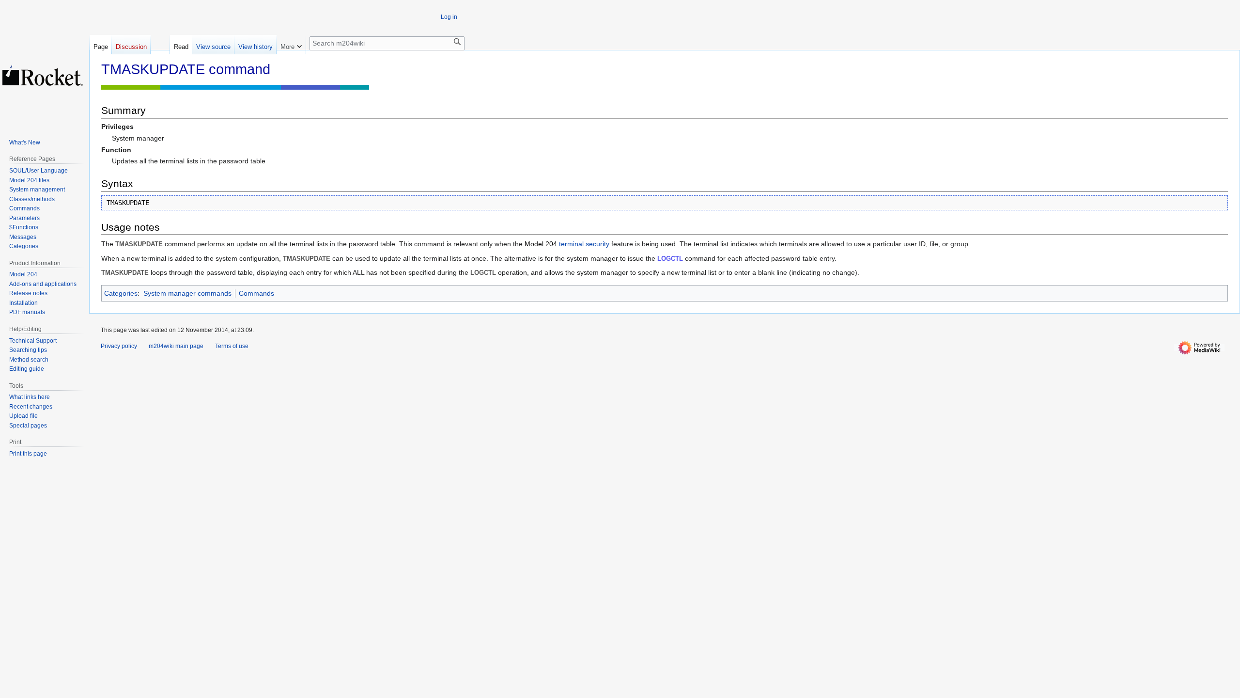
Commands (256, 293)
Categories (121, 293)
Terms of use (231, 346)
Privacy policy (119, 346)
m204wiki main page (176, 346)
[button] (291, 44)
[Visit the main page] (42, 75)
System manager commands (187, 293)
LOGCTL (670, 258)
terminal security (584, 244)
